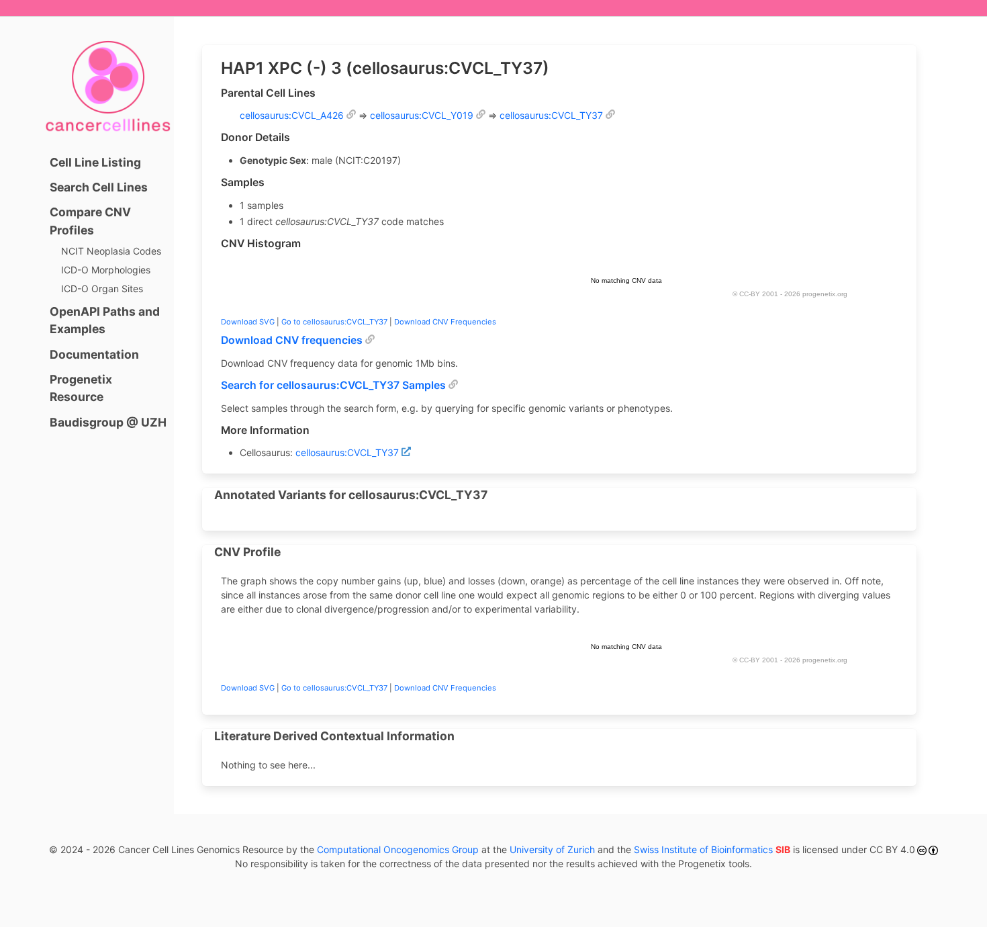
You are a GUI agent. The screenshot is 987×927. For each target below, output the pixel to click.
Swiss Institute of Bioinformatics (712, 849)
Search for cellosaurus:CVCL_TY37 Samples (333, 385)
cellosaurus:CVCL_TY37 (551, 115)
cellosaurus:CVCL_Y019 (421, 115)
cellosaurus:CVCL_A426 (292, 115)
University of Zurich (552, 849)
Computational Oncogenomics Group (398, 849)
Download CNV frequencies (292, 340)
